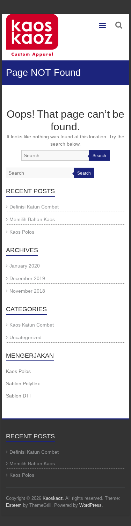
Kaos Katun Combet (31, 325)
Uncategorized (25, 337)
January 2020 (24, 266)
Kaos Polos (21, 232)
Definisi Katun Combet (34, 207)
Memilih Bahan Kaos (32, 219)
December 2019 (27, 278)
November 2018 (27, 291)
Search (99, 155)
